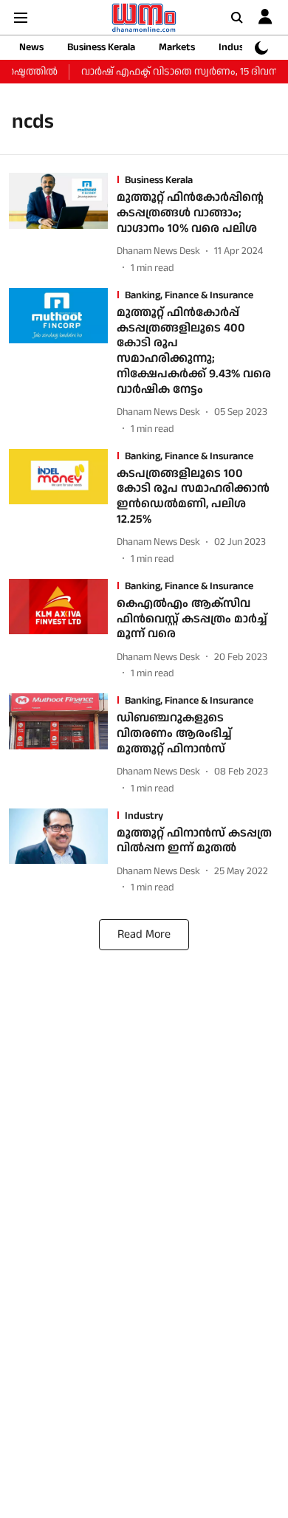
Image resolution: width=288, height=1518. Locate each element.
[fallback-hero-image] (63, 224)
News (31, 47)
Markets (177, 47)
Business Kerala (101, 47)
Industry (238, 47)
